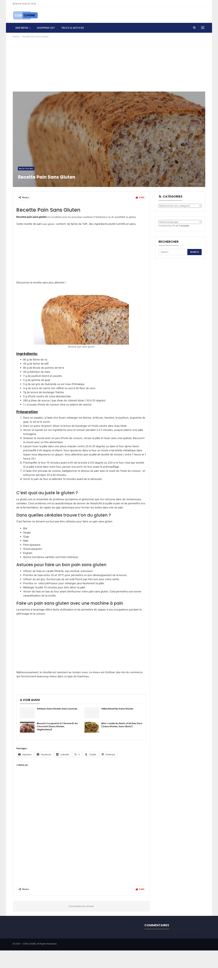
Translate (184, 225)
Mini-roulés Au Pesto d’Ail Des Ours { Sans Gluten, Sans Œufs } (121, 725)
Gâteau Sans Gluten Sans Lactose (57, 708)
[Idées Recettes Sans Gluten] (91, 712)
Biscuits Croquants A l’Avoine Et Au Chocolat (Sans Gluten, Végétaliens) (57, 726)
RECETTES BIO (26, 168)
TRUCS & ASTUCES (72, 27)
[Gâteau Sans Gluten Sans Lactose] (27, 712)
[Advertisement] (109, 64)
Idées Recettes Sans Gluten (117, 708)
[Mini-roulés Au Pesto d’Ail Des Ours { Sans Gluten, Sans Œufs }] (91, 727)
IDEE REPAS (21, 27)
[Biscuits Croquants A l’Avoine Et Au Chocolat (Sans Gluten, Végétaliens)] (27, 727)
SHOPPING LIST (46, 27)
